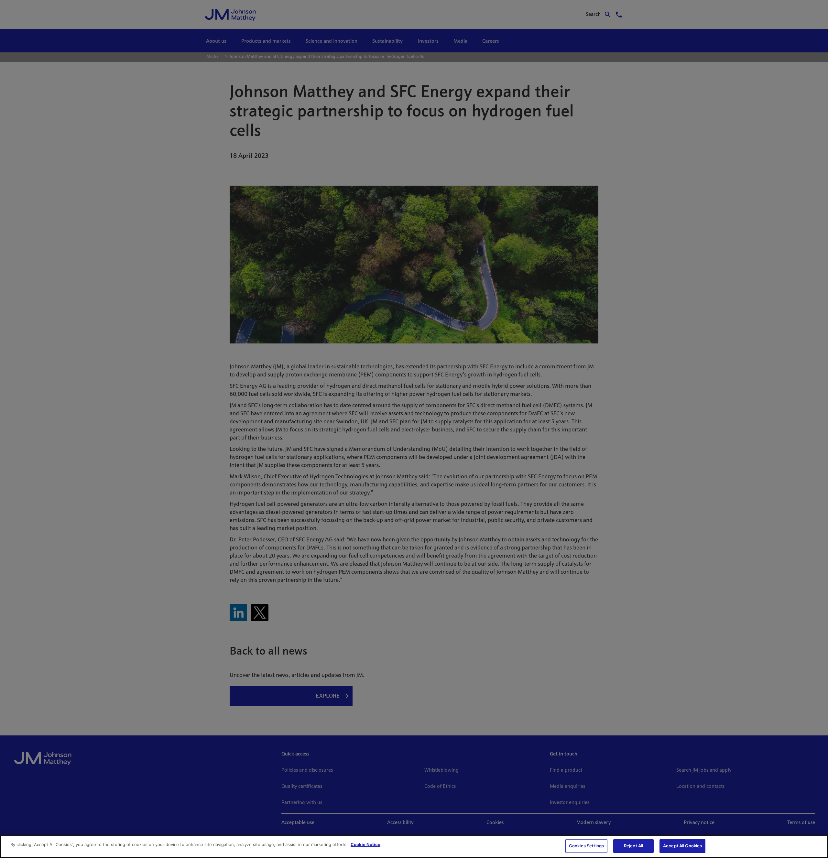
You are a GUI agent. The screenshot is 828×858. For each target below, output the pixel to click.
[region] (414, 846)
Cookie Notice (365, 844)
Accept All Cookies (682, 845)
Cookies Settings (586, 845)
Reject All (633, 845)
